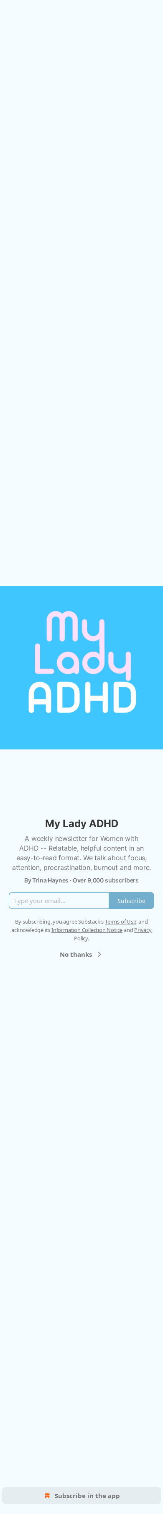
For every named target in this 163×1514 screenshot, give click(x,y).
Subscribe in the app (87, 1495)
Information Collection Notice (86, 930)
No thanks (76, 954)
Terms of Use (120, 921)
